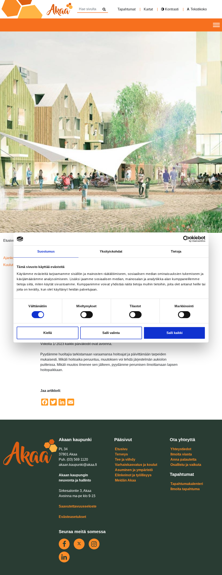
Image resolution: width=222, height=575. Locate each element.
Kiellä (47, 333)
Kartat (148, 9)
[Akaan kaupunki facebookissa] (64, 544)
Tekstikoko (199, 9)
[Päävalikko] (216, 25)
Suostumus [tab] (46, 251)
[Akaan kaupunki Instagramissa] (94, 544)
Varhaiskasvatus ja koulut (136, 465)
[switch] (86, 314)
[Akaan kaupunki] (38, 9)
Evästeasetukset (72, 517)
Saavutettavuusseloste (77, 506)
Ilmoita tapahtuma (185, 489)
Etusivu (121, 449)
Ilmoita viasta (181, 454)
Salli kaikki (174, 333)
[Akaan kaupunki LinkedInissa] (64, 557)
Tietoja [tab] (176, 251)
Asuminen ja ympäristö (134, 470)
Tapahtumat (126, 9)
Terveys (121, 454)
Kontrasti (171, 9)
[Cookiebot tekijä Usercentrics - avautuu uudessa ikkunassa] (186, 239)
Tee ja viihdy (125, 459)
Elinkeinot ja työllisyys (133, 475)
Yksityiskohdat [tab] (111, 251)
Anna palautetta (183, 459)
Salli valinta (111, 333)
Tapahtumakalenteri (186, 484)
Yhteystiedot (180, 449)
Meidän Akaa (125, 480)
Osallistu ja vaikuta (185, 465)
